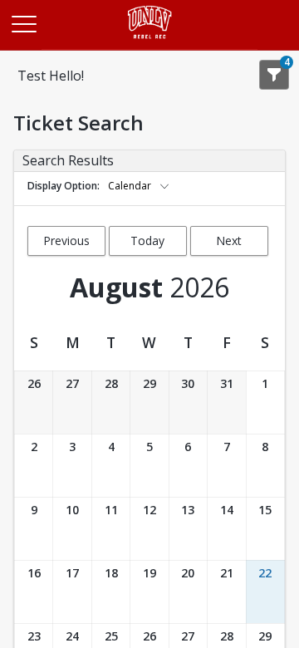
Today (147, 240)
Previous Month (66, 244)
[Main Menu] (23, 23)
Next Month (229, 244)
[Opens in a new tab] (149, 45)
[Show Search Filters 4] (274, 75)
